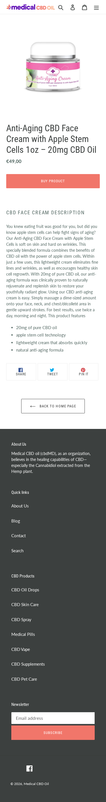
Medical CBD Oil (36, 784)
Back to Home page (57, 406)
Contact (18, 535)
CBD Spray (21, 619)
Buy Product (53, 181)
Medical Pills (23, 634)
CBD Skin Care (25, 604)
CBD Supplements (28, 663)
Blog (15, 520)
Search (17, 550)
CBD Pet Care (24, 679)
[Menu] (96, 7)
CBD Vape (20, 649)
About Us (20, 505)
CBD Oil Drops (25, 589)
